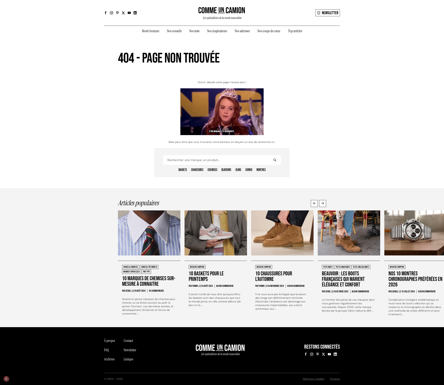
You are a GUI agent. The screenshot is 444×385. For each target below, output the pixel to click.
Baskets (182, 169)
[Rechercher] (275, 160)
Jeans (238, 169)
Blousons (226, 169)
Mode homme (150, 31)
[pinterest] (117, 12)
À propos (109, 340)
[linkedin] (135, 12)
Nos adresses (242, 31)
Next (322, 203)
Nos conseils (174, 31)
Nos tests (194, 31)
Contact (128, 340)
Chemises (212, 169)
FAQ (106, 350)
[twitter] (123, 12)
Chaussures (197, 169)
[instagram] (111, 12)
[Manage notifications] (6, 379)
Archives (109, 359)
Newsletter (330, 12)
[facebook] (105, 12)
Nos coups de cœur (268, 31)
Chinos (248, 169)
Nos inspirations (217, 31)
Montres (261, 169)
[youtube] (129, 12)
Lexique (128, 359)
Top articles (295, 31)
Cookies (335, 379)
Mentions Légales (313, 379)
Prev (314, 203)
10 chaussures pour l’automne (273, 276)
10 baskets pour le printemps (206, 276)
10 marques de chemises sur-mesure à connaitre (148, 281)
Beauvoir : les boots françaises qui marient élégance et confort (343, 279)
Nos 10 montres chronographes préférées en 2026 (415, 279)
